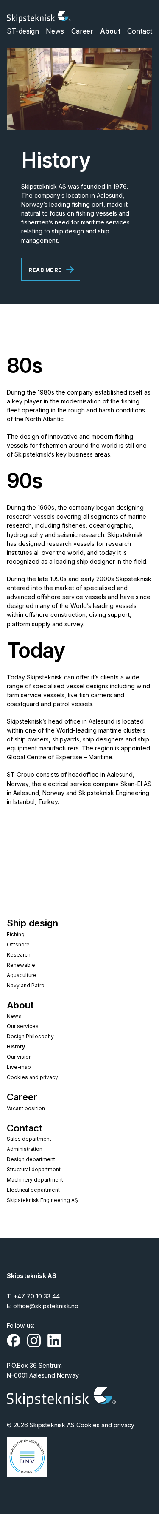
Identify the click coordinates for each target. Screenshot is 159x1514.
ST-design (23, 31)
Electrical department (33, 1190)
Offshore (18, 944)
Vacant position (26, 1108)
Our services (23, 1026)
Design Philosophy (30, 1036)
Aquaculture (21, 975)
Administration (24, 1149)
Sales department (29, 1139)
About (110, 31)
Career (82, 31)
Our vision (19, 1057)
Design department (31, 1159)
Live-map (19, 1067)
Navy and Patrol (26, 985)
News (55, 31)
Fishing (16, 934)
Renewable (21, 965)
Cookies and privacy (32, 1077)
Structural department (34, 1169)
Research (19, 955)
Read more (45, 270)
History (16, 1046)
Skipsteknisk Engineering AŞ (42, 1200)
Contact (139, 31)
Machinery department (35, 1179)
